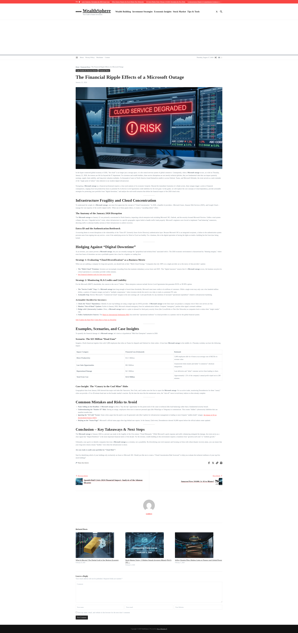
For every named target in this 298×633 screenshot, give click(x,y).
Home (77, 67)
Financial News (85, 67)
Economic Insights (162, 11)
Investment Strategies (142, 11)
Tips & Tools (193, 11)
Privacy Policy (90, 57)
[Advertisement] (149, 37)
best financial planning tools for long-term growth (94, 274)
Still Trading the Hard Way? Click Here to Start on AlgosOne (96, 320)
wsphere (149, 514)
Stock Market (179, 11)
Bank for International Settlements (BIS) (116, 315)
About (82, 57)
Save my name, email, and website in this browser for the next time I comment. (104, 612)
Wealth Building (123, 11)
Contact (107, 57)
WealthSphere (97, 10)
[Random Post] (216, 57)
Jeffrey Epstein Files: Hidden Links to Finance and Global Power (198, 560)
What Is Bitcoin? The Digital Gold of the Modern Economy (97, 560)
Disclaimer (99, 57)
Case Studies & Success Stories (86, 70)
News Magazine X (162, 629)
